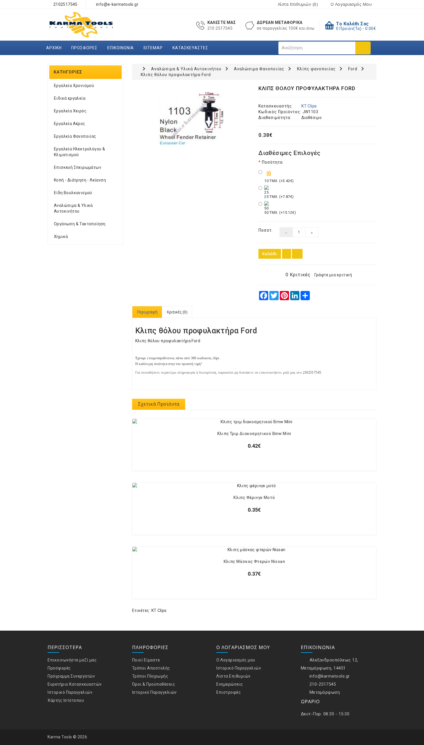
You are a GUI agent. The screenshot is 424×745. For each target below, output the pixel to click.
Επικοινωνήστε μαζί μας (72, 660)
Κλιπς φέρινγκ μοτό (254, 498)
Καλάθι (269, 253)
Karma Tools (60, 737)
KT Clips (309, 106)
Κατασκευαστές (190, 48)
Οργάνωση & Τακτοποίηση (80, 224)
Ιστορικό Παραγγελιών (70, 692)
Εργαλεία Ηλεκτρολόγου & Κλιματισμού (79, 152)
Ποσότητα (272, 162)
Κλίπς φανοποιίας (316, 69)
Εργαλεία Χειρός (70, 111)
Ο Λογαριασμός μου (235, 660)
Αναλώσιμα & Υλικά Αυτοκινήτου (73, 208)
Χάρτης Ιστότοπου (66, 700)
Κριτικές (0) (177, 312)
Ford (352, 69)
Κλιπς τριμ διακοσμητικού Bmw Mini (254, 434)
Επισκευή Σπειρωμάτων (77, 167)
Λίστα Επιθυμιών (233, 676)
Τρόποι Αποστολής (151, 668)
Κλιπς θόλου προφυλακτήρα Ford (176, 74)
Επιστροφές (228, 692)
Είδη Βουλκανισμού (73, 192)
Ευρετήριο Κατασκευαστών (75, 684)
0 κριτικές (298, 274)
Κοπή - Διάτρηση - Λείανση (80, 180)
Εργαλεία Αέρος (69, 123)
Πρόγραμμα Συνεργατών (71, 676)
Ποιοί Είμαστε (146, 660)
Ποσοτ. (264, 230)
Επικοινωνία (120, 48)
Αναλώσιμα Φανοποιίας (259, 69)
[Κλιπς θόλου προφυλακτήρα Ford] (191, 118)
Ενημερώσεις (229, 684)
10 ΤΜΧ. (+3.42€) (279, 181)
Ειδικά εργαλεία (69, 98)
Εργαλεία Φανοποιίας (75, 136)
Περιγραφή (147, 312)
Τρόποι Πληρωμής (150, 676)
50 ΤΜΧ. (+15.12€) (280, 212)
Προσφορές (84, 48)
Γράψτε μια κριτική (333, 275)
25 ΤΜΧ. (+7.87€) (279, 196)
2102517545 (64, 4)
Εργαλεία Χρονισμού (74, 85)
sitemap (153, 48)
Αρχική (54, 48)
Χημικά (61, 236)
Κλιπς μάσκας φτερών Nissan (254, 561)
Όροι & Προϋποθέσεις (153, 684)
